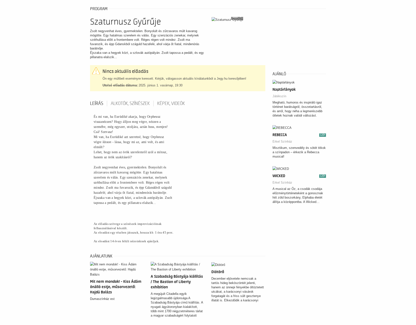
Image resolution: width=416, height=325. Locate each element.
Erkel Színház (282, 141)
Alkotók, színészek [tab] (130, 103)
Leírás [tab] (96, 103)
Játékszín (279, 96)
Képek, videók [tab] (171, 103)
